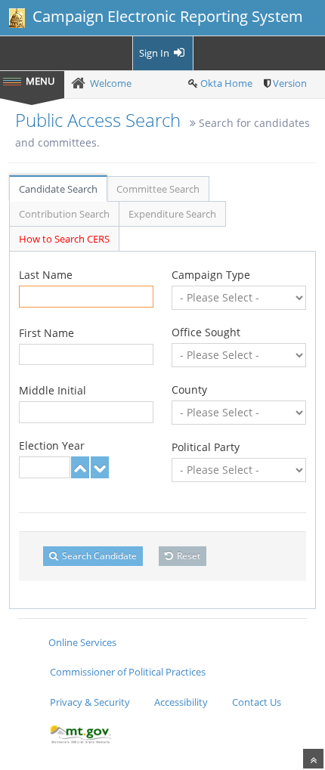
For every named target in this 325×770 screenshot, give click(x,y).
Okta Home (226, 83)
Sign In (155, 53)
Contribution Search (64, 214)
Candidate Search (58, 189)
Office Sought (206, 332)
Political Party (206, 447)
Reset (187, 555)
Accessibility (181, 702)
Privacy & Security (90, 702)
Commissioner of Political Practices (128, 672)
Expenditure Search (172, 214)
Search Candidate (98, 555)
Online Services (82, 642)
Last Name (46, 274)
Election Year (52, 445)
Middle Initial (52, 390)
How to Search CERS (64, 239)
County (189, 389)
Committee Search (158, 189)
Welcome (111, 83)
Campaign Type (211, 274)
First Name (46, 333)
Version (290, 83)
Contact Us (256, 702)
